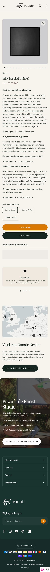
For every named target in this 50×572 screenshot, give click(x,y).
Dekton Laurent (11, 217)
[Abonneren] (43, 521)
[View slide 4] (29, 290)
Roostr (5, 73)
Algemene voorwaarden (36, 564)
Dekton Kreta (27, 210)
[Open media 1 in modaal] (43, 23)
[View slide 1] (20, 290)
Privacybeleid (24, 564)
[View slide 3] (26, 290)
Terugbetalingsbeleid (13, 564)
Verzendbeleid (25, 568)
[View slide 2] (23, 290)
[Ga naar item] (4, 67)
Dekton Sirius (10, 210)
